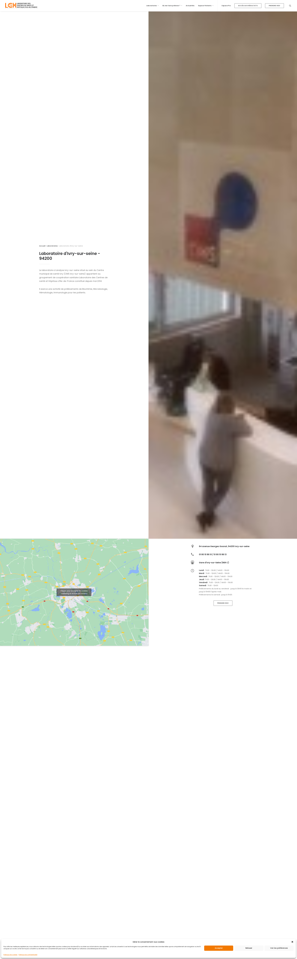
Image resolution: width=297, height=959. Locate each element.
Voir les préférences (279, 948)
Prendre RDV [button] (223, 603)
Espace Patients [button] (204, 6)
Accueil (42, 246)
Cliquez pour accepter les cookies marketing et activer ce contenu (74, 592)
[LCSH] (21, 5)
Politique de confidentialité (28, 955)
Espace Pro (226, 6)
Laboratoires (151, 6)
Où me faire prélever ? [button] (171, 6)
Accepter (219, 948)
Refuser (248, 948)
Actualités (190, 6)
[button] (292, 942)
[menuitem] (152, 5)
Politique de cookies (10, 955)
